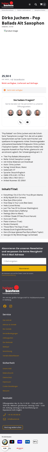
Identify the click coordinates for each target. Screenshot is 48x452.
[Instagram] (10, 306)
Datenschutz (7, 377)
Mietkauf (6, 347)
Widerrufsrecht (8, 373)
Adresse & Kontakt (9, 324)
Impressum (7, 382)
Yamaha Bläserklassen (11, 356)
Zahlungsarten (8, 338)
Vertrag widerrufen (12, 427)
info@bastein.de (13, 419)
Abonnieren (24, 268)
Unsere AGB (7, 368)
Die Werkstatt (8, 342)
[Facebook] (5, 306)
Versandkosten (19, 79)
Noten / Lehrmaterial (23, 10)
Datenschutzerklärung (9, 275)
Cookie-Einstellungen (10, 386)
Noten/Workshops (7, 10)
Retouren (6, 391)
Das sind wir (7, 320)
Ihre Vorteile (7, 329)
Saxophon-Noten (39, 10)
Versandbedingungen (10, 333)
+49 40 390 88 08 (14, 415)
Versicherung (7, 351)
